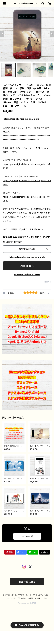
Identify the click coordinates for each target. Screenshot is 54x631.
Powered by (24, 603)
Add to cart (27, 265)
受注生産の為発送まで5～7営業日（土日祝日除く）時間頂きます (26, 239)
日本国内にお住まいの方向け (27, 274)
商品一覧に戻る (27, 581)
